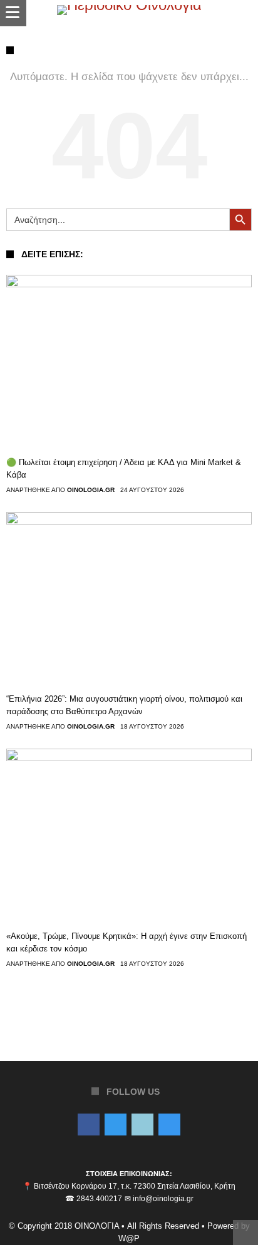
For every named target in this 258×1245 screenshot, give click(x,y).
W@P (129, 1238)
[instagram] (169, 1125)
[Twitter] (115, 1125)
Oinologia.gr (91, 490)
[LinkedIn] (142, 1125)
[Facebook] (89, 1125)
